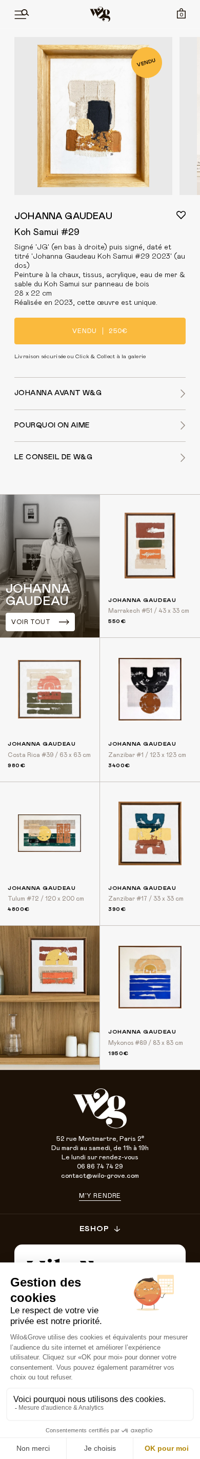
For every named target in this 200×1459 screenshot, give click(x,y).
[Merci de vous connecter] (181, 215)
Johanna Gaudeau (63, 216)
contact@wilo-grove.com (100, 1176)
